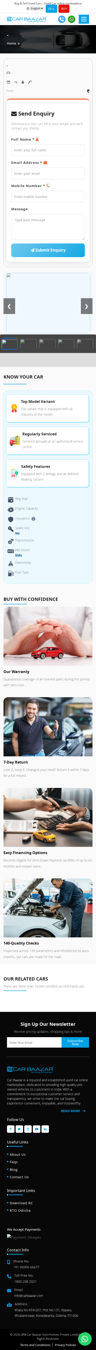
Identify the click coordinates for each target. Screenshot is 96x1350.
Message (19, 209)
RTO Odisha (20, 1210)
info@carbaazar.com (28, 1295)
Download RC (21, 1203)
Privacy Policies (65, 1345)
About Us (18, 1154)
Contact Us (19, 1177)
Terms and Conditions (35, 1345)
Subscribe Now (75, 1042)
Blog (14, 1169)
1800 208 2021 (25, 1281)
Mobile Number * (28, 185)
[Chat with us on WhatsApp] (85, 1339)
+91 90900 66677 (26, 1267)
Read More (71, 1111)
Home (11, 43)
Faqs (14, 1162)
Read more (34, 685)
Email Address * (26, 162)
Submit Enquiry (50, 250)
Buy (64, 9)
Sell (51, 9)
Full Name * (22, 139)
